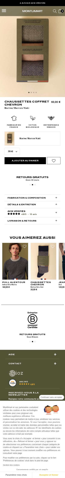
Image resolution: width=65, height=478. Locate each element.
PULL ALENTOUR (13, 282)
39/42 (10, 151)
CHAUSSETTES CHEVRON (41, 283)
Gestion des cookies (11, 465)
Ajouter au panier (25, 160)
